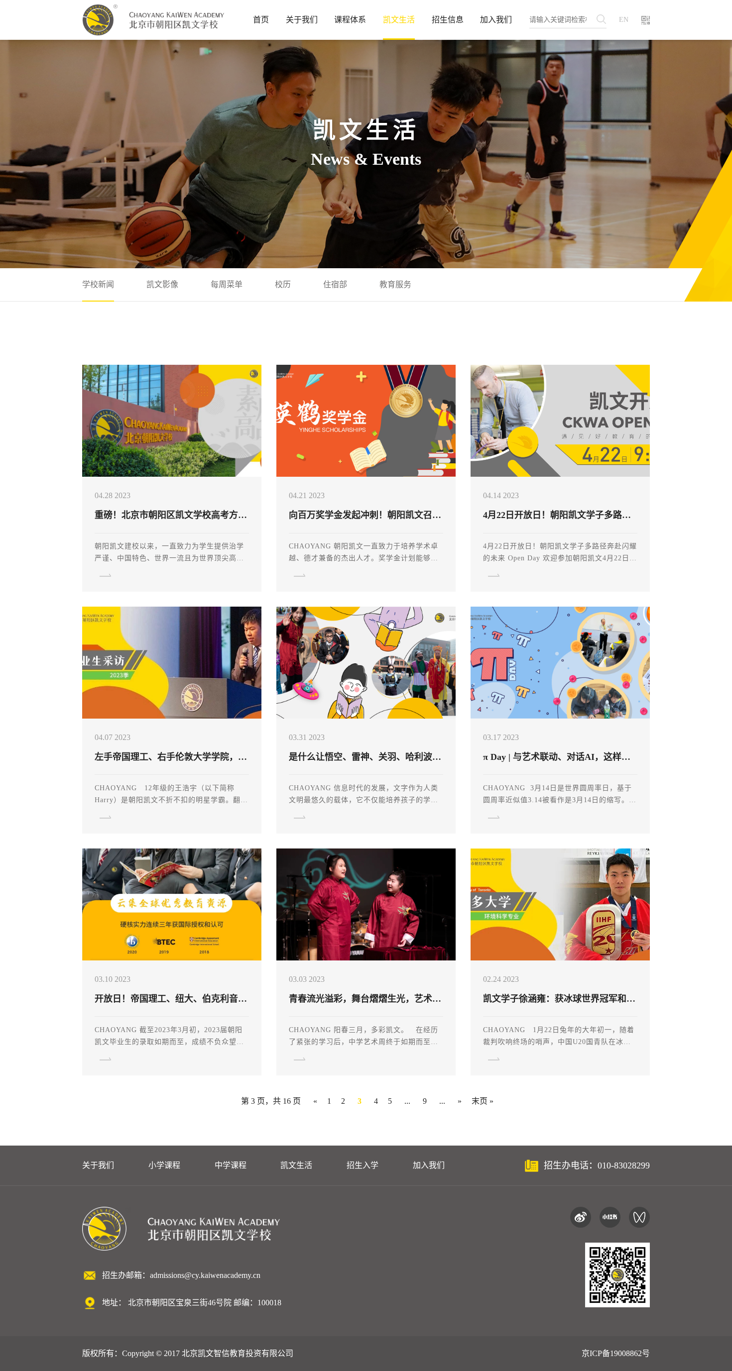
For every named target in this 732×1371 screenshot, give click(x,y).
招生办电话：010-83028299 (597, 1165)
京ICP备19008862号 (616, 1353)
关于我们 (302, 19)
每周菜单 (227, 284)
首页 (261, 19)
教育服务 (395, 284)
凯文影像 (162, 284)
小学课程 (164, 1165)
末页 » (482, 1101)
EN (623, 19)
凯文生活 (399, 19)
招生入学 (362, 1165)
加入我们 (496, 19)
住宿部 (335, 284)
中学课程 (230, 1165)
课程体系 (350, 19)
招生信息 (448, 19)
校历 (283, 284)
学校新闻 (98, 284)
